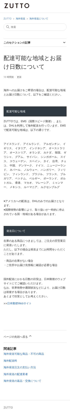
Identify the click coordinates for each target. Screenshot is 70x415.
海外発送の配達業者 (16, 374)
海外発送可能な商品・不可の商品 (24, 354)
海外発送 (20, 18)
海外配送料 (10, 360)
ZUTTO (7, 18)
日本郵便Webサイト (19, 303)
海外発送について (38, 18)
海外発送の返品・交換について (22, 380)
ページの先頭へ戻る (16, 336)
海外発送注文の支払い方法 (20, 367)
